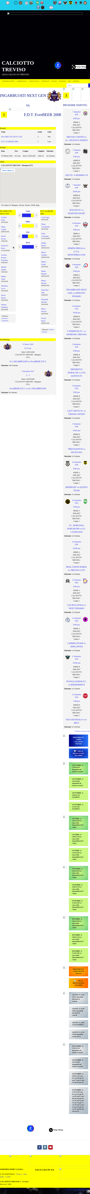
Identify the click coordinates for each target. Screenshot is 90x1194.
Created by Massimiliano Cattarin (76, 1189)
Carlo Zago (45, 217)
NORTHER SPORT (8, 81)
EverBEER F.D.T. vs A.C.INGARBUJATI (28, 388)
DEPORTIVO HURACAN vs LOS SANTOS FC (76, 372)
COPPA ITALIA (34, 81)
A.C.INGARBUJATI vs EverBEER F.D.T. (28, 361)
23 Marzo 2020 (28, 344)
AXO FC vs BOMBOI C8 (76, 175)
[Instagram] (45, 1147)
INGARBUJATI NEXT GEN (11, 137)
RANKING (62, 81)
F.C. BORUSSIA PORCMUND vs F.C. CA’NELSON (76, 528)
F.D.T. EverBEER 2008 (9, 141)
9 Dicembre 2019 (28, 371)
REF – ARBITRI (73, 81)
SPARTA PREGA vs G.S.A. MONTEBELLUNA (76, 251)
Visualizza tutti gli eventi (82, 731)
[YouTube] (50, 1147)
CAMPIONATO (22, 81)
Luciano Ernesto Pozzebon (4, 257)
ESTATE (54, 81)
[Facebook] (39, 1147)
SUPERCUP (45, 81)
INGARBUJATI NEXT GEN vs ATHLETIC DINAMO (76, 292)
